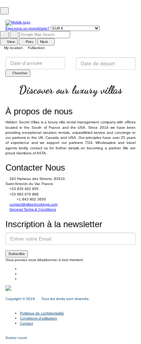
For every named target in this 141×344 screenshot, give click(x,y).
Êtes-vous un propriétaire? (27, 28)
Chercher (19, 73)
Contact (26, 323)
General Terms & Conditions (32, 209)
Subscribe (16, 254)
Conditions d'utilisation (38, 318)
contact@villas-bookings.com (33, 204)
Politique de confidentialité (42, 313)
